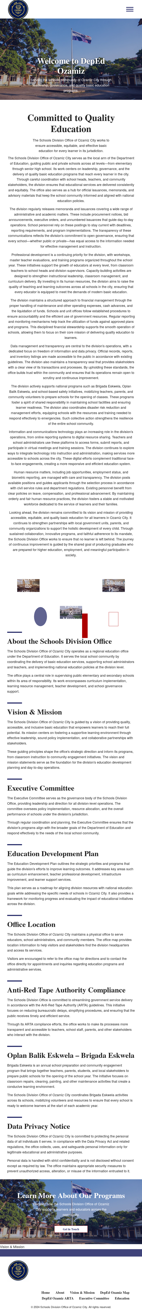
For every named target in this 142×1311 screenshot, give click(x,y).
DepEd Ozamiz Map (114, 1292)
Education (122, 1298)
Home (45, 1292)
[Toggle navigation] (130, 9)
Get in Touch (71, 1229)
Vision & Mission (12, 1246)
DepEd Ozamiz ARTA (58, 1298)
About (59, 1292)
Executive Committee (94, 1298)
